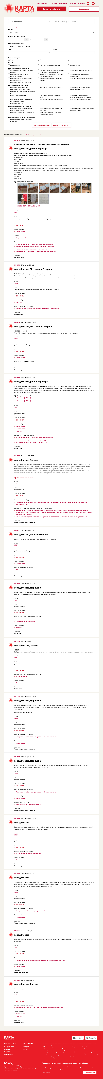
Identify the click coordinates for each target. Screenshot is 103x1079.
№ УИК (55, 50)
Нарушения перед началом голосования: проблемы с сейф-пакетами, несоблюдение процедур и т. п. (22, 90)
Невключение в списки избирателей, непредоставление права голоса (39, 1007)
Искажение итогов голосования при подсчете (51, 109)
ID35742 (17, 696)
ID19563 (17, 980)
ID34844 (17, 757)
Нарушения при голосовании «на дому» (50, 96)
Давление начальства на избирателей (29, 805)
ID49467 (17, 530)
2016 (16, 718)
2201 (16, 484)
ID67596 (17, 265)
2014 (16, 892)
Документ (27, 46)
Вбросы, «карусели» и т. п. (18, 95)
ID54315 (17, 456)
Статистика (53, 3)
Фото (19, 46)
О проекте (81, 3)
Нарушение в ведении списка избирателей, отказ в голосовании (80, 96)
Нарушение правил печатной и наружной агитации (19, 75)
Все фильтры (14, 27)
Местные (72, 60)
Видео (12, 46)
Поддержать (84, 9)
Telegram (26, 1047)
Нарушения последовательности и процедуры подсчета (21, 109)
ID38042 (17, 583)
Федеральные (14, 60)
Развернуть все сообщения (36, 135)
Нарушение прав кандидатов (25, 621)
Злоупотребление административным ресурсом (21, 71)
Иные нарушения (21, 619)
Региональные (44, 60)
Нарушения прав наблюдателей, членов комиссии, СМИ (80, 88)
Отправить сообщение (51, 9)
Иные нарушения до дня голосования (82, 78)
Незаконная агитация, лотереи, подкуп (52, 99)
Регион (10, 29)
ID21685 (17, 931)
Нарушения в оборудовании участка (51, 87)
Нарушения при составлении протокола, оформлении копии (82, 109)
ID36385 (17, 641)
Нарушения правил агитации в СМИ (81, 70)
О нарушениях (63, 3)
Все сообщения (42, 3)
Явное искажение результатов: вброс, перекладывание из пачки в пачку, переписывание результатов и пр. (52, 517)
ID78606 (17, 140)
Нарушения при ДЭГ (16, 103)
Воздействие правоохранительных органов (51, 79)
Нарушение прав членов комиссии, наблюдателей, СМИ (21, 79)
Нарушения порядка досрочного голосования (80, 75)
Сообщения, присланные (16, 36)
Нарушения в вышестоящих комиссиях (22, 113)
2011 (16, 600)
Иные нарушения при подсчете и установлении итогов (50, 113)
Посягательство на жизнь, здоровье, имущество (21, 121)
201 (15, 213)
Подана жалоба (15, 65)
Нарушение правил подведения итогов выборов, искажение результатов (40, 960)
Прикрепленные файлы (16, 43)
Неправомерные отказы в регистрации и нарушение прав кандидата (52, 71)
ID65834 (17, 322)
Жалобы (73, 3)
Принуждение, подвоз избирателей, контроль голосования (21, 100)
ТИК (9, 50)
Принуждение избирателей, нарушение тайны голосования (36, 737)
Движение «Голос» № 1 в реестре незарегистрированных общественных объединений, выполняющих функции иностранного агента (22, 1068)
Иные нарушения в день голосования (81, 99)
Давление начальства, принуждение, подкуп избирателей (51, 75)
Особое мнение (75, 65)
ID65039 (17, 377)
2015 (16, 773)
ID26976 (17, 873)
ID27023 (17, 818)
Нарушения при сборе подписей (20, 82)
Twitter (25, 1049)
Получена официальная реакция (50, 65)
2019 (16, 284)
